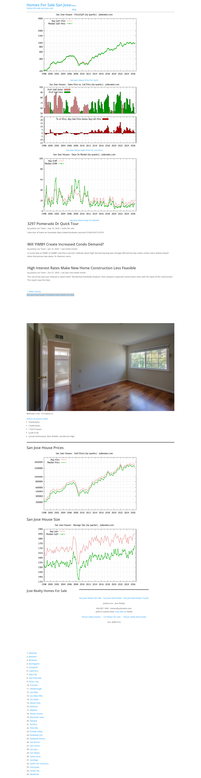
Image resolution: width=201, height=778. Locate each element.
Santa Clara (35, 756)
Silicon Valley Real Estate (134, 617)
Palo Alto (34, 728)
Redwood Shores (37, 738)
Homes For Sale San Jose (49, 4)
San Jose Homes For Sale (63, 295)
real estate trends (69, 249)
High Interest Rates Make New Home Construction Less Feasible (81, 267)
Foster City (33, 681)
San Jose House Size (43, 519)
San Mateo (35, 753)
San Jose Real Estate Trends (39, 295)
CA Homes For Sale (112, 617)
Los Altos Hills (36, 696)
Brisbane (33, 660)
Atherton (33, 653)
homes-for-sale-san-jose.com (40, 8)
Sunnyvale (34, 767)
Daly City (33, 674)
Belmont (33, 656)
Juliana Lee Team (38, 228)
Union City (34, 770)
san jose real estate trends (73, 272)
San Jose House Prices (45, 447)
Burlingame (34, 663)
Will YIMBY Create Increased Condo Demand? (65, 244)
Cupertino (33, 671)
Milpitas (33, 710)
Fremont (34, 685)
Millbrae (34, 706)
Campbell (33, 667)
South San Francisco (39, 763)
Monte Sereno (36, 713)
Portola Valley (36, 731)
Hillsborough (36, 688)
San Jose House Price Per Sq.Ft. (84, 80)
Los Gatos (34, 699)
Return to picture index (37, 418)
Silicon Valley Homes (91, 617)
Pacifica (33, 724)
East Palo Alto (35, 678)
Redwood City (36, 735)
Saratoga (34, 760)
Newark (33, 720)
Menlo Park (35, 703)
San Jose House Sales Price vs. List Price (84, 150)
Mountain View (37, 717)
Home (73, 5)
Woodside (34, 774)
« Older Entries (34, 291)
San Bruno (35, 742)
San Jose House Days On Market (84, 220)
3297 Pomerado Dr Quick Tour (53, 223)
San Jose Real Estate (112, 598)
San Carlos (35, 745)
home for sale (68, 228)
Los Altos (34, 692)
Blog (74, 9)
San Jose (34, 749)
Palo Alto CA (120, 611)
